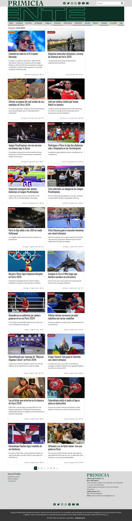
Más (121, 23)
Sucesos (57, 23)
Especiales (68, 23)
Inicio (11, 23)
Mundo (95, 23)
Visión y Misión (13, 479)
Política (28, 23)
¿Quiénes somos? (13, 477)
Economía (38, 23)
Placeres (113, 23)
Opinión (104, 23)
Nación (87, 23)
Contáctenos (12, 481)
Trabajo (48, 23)
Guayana (19, 23)
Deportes (78, 23)
